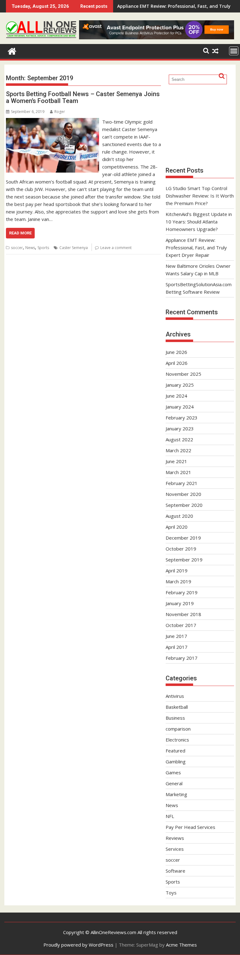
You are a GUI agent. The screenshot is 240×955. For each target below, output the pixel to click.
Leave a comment (116, 247)
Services (175, 849)
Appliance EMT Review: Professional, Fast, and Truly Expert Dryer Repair (196, 247)
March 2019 (178, 581)
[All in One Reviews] (12, 50)
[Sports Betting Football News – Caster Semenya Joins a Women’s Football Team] (52, 122)
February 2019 (182, 592)
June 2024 (176, 396)
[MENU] (233, 51)
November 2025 (183, 374)
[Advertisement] (200, 125)
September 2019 (184, 559)
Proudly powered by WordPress (78, 945)
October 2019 (181, 549)
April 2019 (177, 570)
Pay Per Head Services (190, 827)
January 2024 (180, 407)
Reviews (175, 838)
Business (175, 718)
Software (175, 871)
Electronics (177, 740)
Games (173, 772)
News (30, 247)
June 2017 (176, 636)
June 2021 (176, 461)
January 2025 (180, 385)
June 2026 (176, 352)
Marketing (176, 794)
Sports (43, 247)
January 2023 (180, 428)
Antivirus (175, 696)
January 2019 (180, 603)
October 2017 (181, 625)
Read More (20, 233)
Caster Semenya (73, 247)
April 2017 (177, 647)
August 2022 (179, 439)
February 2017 (182, 658)
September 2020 (184, 505)
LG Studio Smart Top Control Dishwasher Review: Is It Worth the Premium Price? (200, 195)
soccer (17, 247)
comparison (178, 729)
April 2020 (177, 527)
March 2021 (178, 472)
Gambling (176, 761)
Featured (175, 750)
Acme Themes (181, 945)
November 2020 (183, 494)
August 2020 (179, 516)
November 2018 (183, 614)
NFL (170, 816)
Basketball (177, 707)
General (174, 783)
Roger (59, 111)
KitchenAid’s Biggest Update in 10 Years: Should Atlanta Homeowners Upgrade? (199, 221)
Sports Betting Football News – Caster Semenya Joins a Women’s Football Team (83, 97)
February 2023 (182, 417)
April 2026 (177, 363)
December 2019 (183, 538)
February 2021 (182, 483)
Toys (171, 892)
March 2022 (178, 450)
